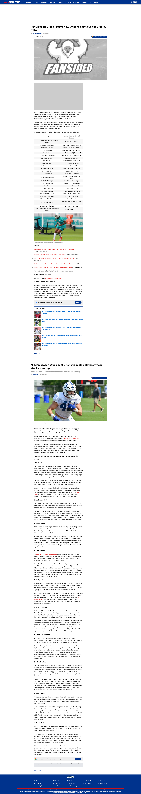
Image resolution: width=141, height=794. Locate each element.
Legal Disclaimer (102, 783)
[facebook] (128, 2)
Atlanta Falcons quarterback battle (46, 554)
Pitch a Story (37, 783)
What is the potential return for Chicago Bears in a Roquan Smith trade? (54, 258)
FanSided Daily (102, 780)
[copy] (43, 37)
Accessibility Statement (40, 786)
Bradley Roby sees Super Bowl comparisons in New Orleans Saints (53, 264)
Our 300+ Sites (87, 780)
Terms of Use (71, 783)
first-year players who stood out (71, 438)
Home (35, 353)
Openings (56, 780)
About (96, 2)
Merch (91, 2)
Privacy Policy (57, 783)
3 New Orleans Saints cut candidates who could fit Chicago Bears (53, 267)
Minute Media (26, 789)
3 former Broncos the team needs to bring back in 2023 (50, 255)
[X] (131, 2)
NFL (40, 353)
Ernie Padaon (37, 33)
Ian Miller (36, 374)
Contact (69, 780)
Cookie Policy (87, 783)
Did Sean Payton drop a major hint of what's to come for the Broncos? (54, 249)
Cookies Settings (72, 786)
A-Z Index (56, 786)
